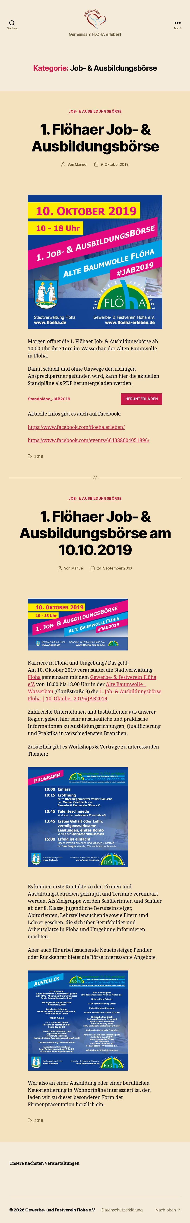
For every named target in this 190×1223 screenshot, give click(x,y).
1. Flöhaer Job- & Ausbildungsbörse (95, 137)
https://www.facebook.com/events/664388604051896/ (88, 440)
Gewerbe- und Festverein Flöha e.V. (60, 1210)
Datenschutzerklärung (122, 1210)
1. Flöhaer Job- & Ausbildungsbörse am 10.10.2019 (95, 533)
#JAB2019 (96, 699)
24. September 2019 (114, 568)
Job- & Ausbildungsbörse (95, 111)
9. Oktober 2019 (115, 164)
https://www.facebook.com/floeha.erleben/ (76, 427)
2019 (38, 456)
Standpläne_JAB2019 (49, 399)
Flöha (34, 677)
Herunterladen (141, 399)
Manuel (81, 164)
